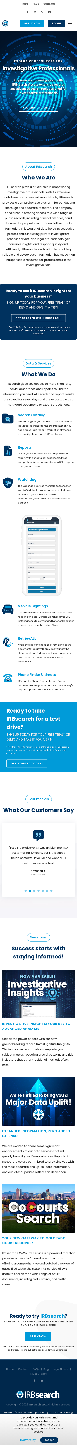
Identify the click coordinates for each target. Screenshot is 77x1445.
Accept (49, 1440)
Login (56, 23)
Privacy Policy (38, 1374)
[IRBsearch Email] (49, 12)
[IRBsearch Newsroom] (38, 994)
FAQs (36, 3)
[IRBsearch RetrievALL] (8, 642)
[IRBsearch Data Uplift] (38, 1101)
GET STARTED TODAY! (27, 763)
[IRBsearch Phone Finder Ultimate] (8, 678)
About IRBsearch (38, 166)
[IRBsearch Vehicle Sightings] (8, 609)
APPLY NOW (38, 1336)
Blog (46, 1369)
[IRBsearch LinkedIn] (34, 12)
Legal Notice (60, 1369)
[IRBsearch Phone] (42, 12)
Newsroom (38, 937)
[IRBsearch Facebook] (27, 12)
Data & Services (38, 363)
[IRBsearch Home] (5, 23)
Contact (49, 3)
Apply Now (32, 23)
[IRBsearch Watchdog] (8, 483)
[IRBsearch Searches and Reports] (8, 418)
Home (24, 3)
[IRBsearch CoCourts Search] (38, 1208)
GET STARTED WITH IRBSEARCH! (38, 318)
